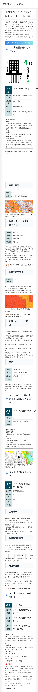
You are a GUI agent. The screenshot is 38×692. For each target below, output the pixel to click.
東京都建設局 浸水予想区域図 (15, 465)
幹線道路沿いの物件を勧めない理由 (20, 588)
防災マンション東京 (13, 4)
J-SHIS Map (10, 309)
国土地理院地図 (11, 214)
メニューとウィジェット (33, 4)
